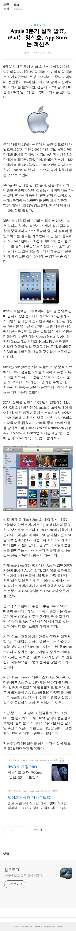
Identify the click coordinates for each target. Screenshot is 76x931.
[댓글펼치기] (11, 854)
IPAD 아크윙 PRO (22, 767)
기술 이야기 (38, 24)
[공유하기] (17, 830)
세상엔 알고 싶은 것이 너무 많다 (25, 875)
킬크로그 (11, 870)
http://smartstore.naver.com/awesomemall (32, 760)
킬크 (16, 4)
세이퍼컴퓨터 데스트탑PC (29, 797)
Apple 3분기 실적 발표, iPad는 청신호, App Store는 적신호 (38, 37)
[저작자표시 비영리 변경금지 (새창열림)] (51, 830)
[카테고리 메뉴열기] (68, 6)
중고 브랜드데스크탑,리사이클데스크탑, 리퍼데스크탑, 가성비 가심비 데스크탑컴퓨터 (38, 805)
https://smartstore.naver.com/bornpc (29, 791)
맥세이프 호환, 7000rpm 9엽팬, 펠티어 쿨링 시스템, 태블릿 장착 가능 (25, 775)
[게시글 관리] (22, 830)
